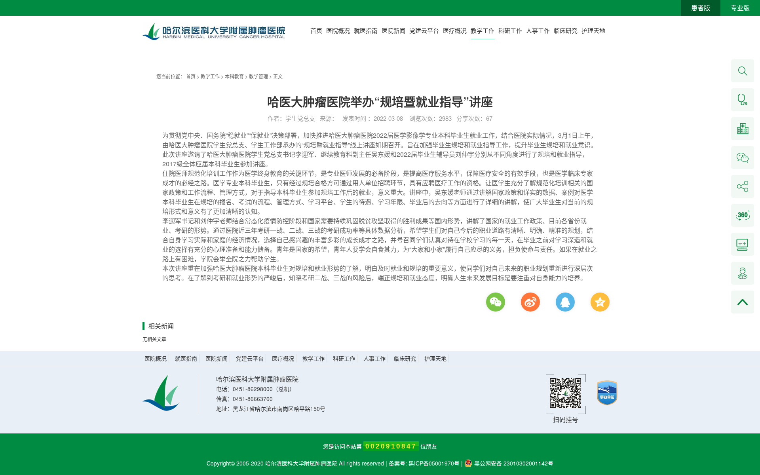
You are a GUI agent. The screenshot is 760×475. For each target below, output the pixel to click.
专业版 (740, 7)
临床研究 (566, 30)
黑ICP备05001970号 (434, 463)
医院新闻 (393, 30)
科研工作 (510, 30)
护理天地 (593, 30)
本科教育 (234, 76)
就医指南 (366, 30)
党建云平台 (424, 30)
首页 (316, 30)
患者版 (700, 7)
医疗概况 (455, 30)
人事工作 (538, 30)
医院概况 (338, 30)
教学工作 (482, 30)
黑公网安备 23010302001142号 (513, 463)
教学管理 (258, 76)
